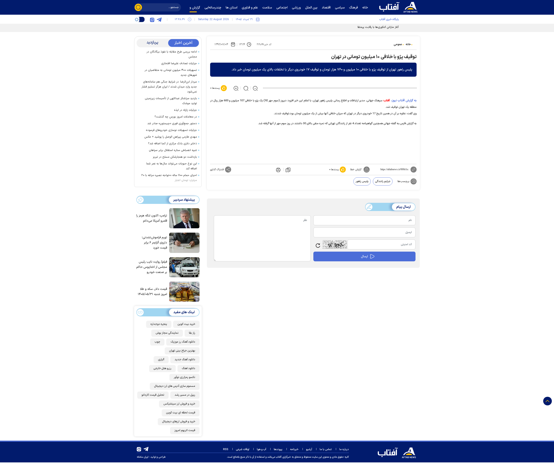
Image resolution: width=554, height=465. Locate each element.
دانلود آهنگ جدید (185, 359)
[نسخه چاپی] (277, 169)
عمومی (398, 44)
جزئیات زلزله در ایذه (185, 110)
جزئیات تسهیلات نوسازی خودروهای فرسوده (171, 130)
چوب (157, 342)
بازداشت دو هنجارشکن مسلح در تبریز (175, 157)
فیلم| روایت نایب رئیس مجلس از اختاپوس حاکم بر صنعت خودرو (151, 267)
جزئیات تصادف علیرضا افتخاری (179, 63)
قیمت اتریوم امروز (184, 430)
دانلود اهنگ (188, 368)
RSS (225, 449)
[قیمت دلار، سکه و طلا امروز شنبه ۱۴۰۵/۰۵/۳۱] (183, 291)
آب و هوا (261, 449)
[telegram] (159, 19)
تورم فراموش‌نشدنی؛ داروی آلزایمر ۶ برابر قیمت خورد (154, 242)
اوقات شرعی (242, 449)
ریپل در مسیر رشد (185, 395)
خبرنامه (294, 449)
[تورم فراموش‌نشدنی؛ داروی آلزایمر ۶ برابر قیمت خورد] (183, 242)
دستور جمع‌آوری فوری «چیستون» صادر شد (172, 123)
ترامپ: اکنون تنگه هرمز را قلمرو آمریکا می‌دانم (151, 218)
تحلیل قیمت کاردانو (153, 395)
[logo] (399, 6)
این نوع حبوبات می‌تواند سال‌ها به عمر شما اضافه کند (171, 166)
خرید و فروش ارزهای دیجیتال (178, 421)
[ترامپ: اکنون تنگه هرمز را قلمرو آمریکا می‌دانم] (183, 218)
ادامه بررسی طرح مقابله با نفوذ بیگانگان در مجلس (172, 54)
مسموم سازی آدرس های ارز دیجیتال (174, 386)
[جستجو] (138, 7)
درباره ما (344, 449)
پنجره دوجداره (158, 324)
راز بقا (192, 333)
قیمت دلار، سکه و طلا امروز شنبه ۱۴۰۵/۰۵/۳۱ (152, 292)
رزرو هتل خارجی (162, 368)
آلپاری (161, 359)
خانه (408, 44)
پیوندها (278, 449)
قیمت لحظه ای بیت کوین (180, 413)
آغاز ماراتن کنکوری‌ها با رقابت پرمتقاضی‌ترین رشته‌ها (368, 27)
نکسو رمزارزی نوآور (184, 377)
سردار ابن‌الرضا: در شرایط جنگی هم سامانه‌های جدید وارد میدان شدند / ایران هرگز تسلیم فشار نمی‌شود (169, 87)
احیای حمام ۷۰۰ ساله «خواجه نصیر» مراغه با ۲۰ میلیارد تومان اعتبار (169, 178)
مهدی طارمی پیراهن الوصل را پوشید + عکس (170, 137)
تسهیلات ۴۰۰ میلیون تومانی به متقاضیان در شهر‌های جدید (171, 72)
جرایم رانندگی (382, 181)
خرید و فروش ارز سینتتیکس (179, 404)
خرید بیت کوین (186, 324)
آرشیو (309, 449)
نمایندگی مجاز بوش (167, 333)
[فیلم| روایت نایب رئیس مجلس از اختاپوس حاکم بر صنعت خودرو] (183, 267)
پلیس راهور (362, 181)
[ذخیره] (288, 169)
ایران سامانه (142, 457)
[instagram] (152, 19)
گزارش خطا (355, 169)
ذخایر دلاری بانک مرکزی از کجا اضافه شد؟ (172, 143)
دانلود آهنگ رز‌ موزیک (183, 342)
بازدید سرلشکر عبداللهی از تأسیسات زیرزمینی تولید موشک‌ (171, 101)
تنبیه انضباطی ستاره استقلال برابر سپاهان (173, 150)
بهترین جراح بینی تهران (182, 351)
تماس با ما (326, 449)
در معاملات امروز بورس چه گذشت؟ (176, 117)
